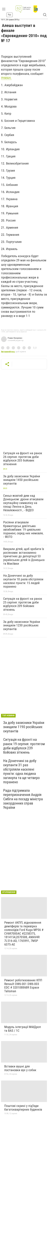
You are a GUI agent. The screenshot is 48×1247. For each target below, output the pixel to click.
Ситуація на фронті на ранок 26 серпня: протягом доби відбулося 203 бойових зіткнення (22, 458)
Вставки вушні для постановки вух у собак (20, 1068)
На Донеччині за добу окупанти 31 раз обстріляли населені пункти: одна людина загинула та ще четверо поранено (21, 771)
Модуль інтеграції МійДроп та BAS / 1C (22, 1028)
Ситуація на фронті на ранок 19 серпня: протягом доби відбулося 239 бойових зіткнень (24, 746)
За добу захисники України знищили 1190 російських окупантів (23, 726)
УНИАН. (6, 78)
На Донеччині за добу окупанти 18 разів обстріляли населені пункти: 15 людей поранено (23, 581)
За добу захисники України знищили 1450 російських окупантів (21, 479)
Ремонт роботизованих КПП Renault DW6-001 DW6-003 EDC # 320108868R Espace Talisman (23, 985)
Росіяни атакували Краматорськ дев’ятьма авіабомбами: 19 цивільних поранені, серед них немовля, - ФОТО (23, 529)
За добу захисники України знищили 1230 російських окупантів (21, 625)
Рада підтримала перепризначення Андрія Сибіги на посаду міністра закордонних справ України (23, 799)
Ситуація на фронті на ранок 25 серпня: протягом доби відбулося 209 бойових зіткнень (22, 604)
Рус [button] (9, 14)
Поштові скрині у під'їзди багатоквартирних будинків (23, 1107)
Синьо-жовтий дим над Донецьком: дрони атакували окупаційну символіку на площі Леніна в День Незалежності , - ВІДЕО (23, 503)
